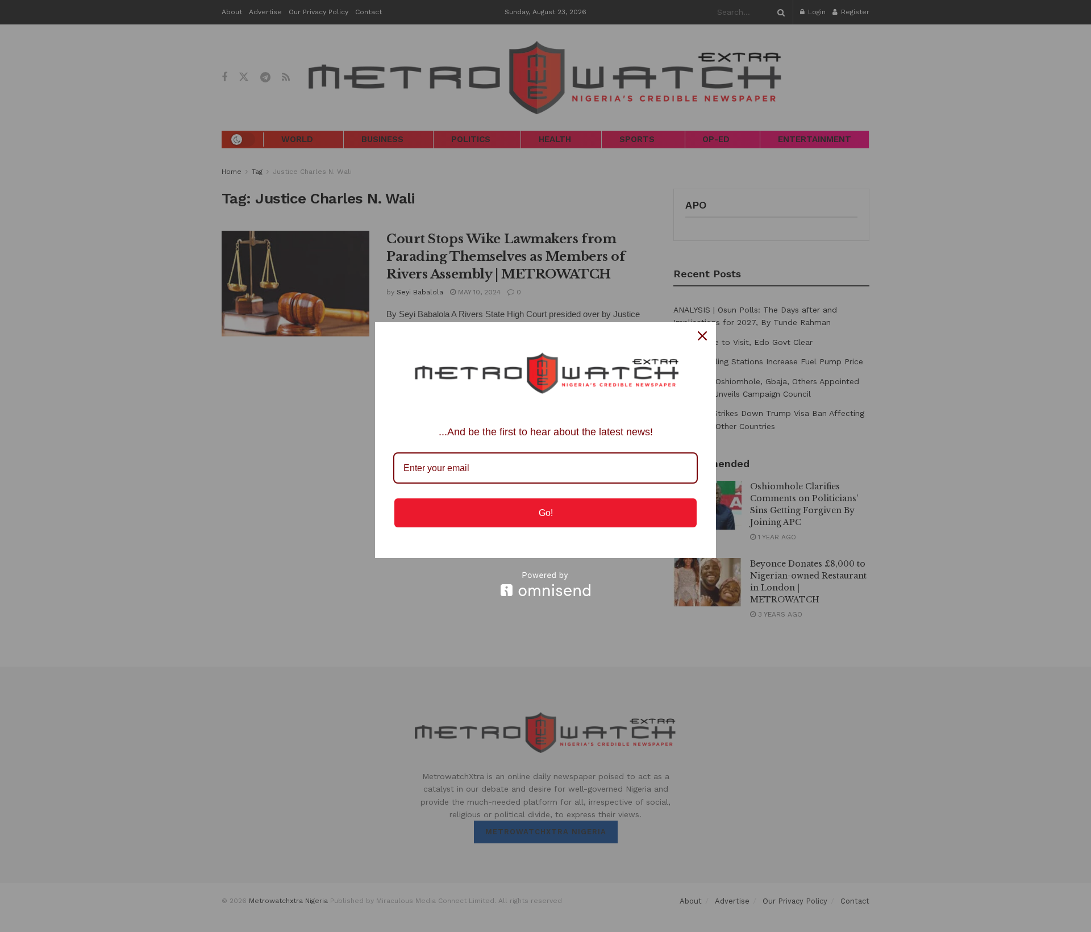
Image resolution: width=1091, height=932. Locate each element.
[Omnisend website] (545, 584)
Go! (546, 513)
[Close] (702, 335)
